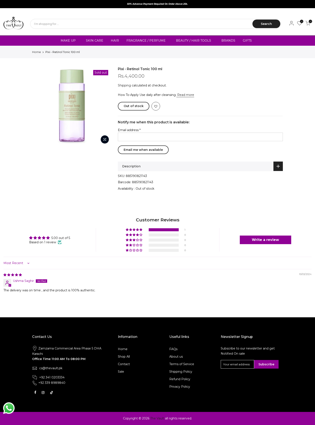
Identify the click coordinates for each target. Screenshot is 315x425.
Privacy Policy (179, 387)
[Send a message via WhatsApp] (9, 408)
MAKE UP (68, 40)
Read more (185, 95)
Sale (121, 372)
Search (266, 24)
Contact (124, 364)
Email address (129, 130)
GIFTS (247, 40)
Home (36, 52)
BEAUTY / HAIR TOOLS (193, 40)
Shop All (124, 356)
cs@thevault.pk (50, 368)
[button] (134, 229)
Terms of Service (181, 364)
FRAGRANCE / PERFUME (146, 40)
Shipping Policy (180, 372)
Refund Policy (179, 379)
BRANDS (228, 40)
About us (176, 356)
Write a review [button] (265, 240)
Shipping (124, 85)
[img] (12, 275)
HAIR (115, 40)
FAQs (173, 349)
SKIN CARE (94, 40)
